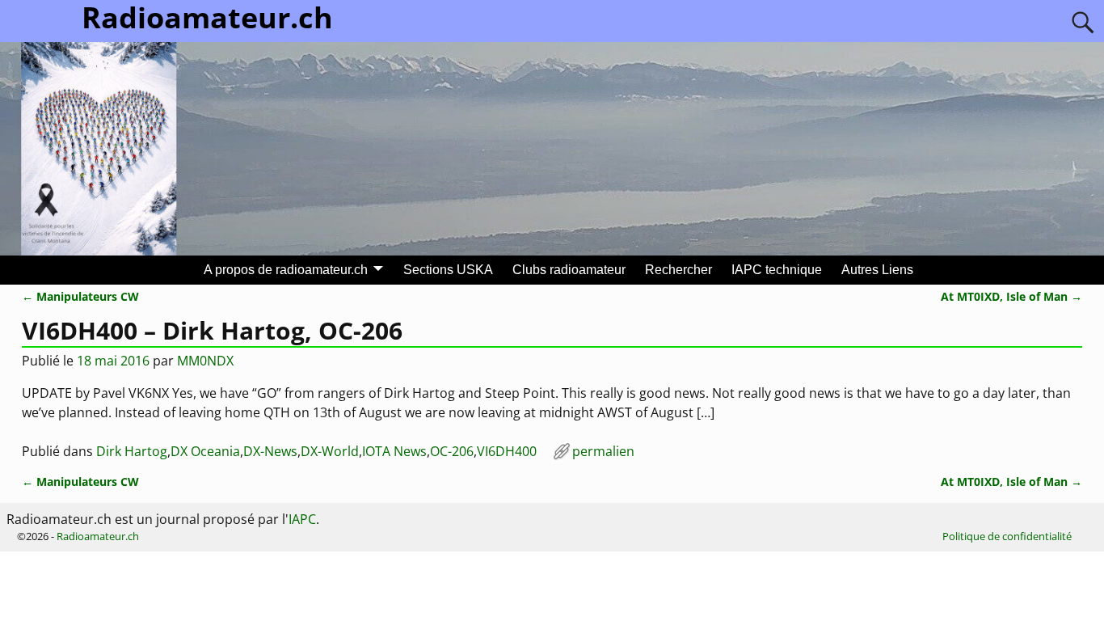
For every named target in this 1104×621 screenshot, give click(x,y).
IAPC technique (776, 270)
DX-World (330, 451)
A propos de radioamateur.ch (286, 270)
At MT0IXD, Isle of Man (1011, 296)
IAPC (302, 519)
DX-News (270, 451)
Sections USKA (448, 270)
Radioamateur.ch (98, 536)
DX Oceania (205, 451)
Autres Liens (877, 270)
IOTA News (394, 451)
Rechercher (678, 270)
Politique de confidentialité (1007, 536)
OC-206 (452, 451)
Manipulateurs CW (80, 296)
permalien (603, 451)
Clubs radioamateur (569, 270)
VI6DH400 (507, 451)
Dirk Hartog (131, 451)
